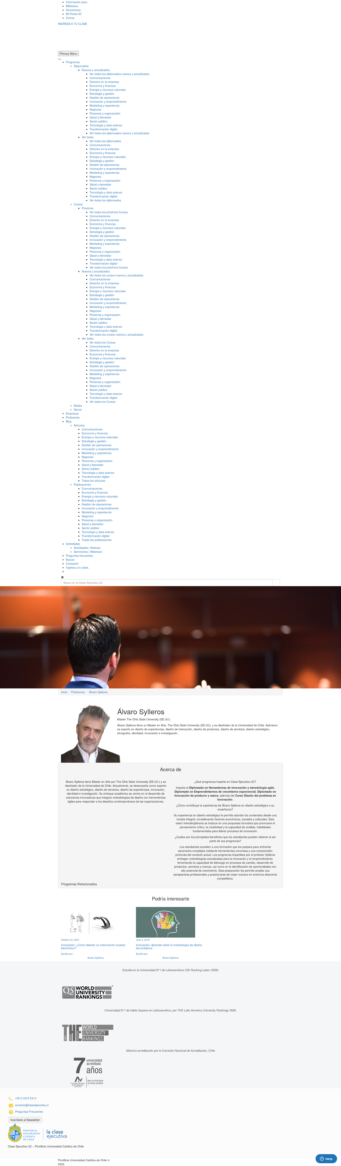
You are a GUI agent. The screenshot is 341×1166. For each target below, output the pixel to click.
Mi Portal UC (74, 14)
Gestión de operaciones (104, 98)
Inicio (64, 692)
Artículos (79, 425)
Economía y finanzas (103, 86)
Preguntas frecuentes (79, 556)
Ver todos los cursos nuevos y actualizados (116, 275)
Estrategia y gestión (102, 94)
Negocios (95, 109)
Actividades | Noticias (87, 548)
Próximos (87, 208)
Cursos (78, 204)
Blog (68, 421)
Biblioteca (72, 6)
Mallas (78, 405)
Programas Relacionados (79, 884)
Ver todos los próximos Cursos (109, 212)
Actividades (73, 544)
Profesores (73, 417)
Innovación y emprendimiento (108, 101)
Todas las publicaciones (96, 540)
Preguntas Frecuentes (29, 1111)
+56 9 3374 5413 (25, 1098)
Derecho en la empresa (104, 82)
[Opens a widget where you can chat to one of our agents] (326, 1159)
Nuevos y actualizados (96, 70)
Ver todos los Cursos (102, 342)
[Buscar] (276, 582)
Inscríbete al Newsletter (25, 1120)
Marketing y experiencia (104, 105)
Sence (78, 409)
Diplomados (81, 66)
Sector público (98, 121)
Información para (76, 2)
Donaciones (73, 10)
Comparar (72, 563)
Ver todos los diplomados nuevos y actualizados (119, 74)
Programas (73, 62)
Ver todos (88, 137)
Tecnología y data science (106, 125)
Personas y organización (105, 113)
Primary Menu (68, 53)
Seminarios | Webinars (88, 552)
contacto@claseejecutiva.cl (32, 1105)
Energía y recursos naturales (108, 90)
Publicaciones (82, 484)
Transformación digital (103, 129)
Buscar (70, 559)
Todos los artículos (93, 481)
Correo (70, 18)
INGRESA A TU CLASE (72, 24)
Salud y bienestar (100, 117)
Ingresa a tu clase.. (78, 567)
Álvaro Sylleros (98, 692)
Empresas (72, 413)
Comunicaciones (100, 78)
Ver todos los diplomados (105, 141)
